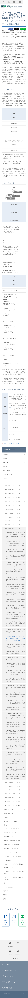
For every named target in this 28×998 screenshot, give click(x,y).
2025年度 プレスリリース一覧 (12, 489)
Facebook (4, 2)
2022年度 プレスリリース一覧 (12, 501)
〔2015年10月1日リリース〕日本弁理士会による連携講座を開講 (15, 652)
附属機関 (5, 899)
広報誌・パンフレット (9, 825)
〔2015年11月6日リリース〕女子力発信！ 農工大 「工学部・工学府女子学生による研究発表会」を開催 (15, 623)
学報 (5, 883)
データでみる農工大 (8, 887)
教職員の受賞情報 (8, 809)
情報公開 (5, 466)
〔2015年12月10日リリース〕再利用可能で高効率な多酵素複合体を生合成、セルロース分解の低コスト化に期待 (15, 586)
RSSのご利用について (8, 982)
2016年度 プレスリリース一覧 (12, 524)
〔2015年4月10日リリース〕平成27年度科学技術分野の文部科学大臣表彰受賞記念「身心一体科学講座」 (15, 776)
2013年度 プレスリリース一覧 (12, 786)
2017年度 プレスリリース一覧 (12, 521)
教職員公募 (5, 891)
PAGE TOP (14, 936)
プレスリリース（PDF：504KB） (12, 443)
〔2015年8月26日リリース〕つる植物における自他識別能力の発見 (15, 708)
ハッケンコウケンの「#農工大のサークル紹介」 (14, 872)
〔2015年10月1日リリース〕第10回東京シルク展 (15, 658)
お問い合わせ (6, 964)
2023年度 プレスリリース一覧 (12, 497)
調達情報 (5, 895)
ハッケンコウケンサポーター (11, 852)
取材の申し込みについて (10, 832)
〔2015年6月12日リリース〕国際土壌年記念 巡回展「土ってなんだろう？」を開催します (15, 746)
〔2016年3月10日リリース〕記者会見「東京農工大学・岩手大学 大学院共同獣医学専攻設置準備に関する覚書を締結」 (15, 535)
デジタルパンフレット (14, 923)
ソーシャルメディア (13, 958)
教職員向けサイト (7, 988)
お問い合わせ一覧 (22, 922)
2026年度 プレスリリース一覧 (12, 486)
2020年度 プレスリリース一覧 (12, 509)
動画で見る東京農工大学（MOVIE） (13, 848)
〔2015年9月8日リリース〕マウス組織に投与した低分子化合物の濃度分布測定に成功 (15, 679)
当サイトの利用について (9, 970)
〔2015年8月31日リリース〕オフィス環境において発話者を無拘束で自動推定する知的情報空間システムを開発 (15, 694)
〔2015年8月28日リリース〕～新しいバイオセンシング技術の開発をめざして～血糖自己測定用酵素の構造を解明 (15, 702)
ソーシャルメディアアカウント (11, 829)
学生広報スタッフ (8, 867)
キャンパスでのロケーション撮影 (12, 840)
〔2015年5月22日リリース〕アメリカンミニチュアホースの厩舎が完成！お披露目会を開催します (15, 761)
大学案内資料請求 (5, 922)
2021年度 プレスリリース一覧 (12, 505)
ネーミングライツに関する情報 (11, 844)
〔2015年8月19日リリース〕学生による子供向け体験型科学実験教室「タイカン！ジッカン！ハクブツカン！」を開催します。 (15, 716)
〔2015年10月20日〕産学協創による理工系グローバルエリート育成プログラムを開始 (15, 631)
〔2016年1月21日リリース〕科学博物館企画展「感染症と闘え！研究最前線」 (15, 579)
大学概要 (5, 458)
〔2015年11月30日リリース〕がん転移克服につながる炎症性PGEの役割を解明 (15, 594)
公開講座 (6, 817)
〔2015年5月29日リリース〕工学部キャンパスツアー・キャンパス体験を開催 (15, 754)
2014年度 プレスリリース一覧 (12, 782)
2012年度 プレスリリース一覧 (12, 790)
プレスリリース (8, 478)
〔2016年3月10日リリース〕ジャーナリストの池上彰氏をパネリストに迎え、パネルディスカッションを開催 (15, 543)
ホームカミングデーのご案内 (11, 821)
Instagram (17, 954)
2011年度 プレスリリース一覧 (12, 793)
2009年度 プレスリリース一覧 (12, 801)
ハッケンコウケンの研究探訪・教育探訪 (14, 864)
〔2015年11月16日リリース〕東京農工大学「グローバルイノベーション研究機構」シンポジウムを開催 (15, 607)
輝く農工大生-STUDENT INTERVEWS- (13, 860)
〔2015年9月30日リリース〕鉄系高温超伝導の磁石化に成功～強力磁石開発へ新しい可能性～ (15, 665)
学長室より (5, 454)
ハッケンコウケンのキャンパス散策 (12, 856)
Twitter (9, 2)
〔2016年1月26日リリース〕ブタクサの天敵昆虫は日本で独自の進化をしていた (15, 571)
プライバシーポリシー (8, 976)
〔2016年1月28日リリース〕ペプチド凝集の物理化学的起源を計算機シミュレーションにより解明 (15, 564)
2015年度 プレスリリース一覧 (12, 528)
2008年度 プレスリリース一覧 (12, 805)
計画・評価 (5, 462)
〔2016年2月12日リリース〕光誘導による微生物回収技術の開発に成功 (15, 550)
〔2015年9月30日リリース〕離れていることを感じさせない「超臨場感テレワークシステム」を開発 (15, 672)
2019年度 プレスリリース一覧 (12, 513)
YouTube (14, 2)
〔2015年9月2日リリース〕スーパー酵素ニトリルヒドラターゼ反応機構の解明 (15, 687)
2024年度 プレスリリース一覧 (12, 493)
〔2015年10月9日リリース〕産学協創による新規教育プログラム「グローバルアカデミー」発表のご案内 (15, 638)
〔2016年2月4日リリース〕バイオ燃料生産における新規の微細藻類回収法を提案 (15, 556)
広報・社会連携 (6, 470)
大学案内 (7, 449)
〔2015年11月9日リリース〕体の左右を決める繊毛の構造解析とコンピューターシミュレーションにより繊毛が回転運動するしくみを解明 (15, 615)
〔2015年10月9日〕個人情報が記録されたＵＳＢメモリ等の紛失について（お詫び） (15, 646)
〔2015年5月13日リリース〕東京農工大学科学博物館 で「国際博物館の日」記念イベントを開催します (15, 769)
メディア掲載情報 (8, 813)
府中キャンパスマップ (15, 407)
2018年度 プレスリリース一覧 (12, 517)
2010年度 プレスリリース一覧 (12, 797)
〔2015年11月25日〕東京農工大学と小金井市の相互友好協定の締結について (15, 600)
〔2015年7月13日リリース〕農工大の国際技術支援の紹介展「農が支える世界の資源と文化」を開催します (15, 724)
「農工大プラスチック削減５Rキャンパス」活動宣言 (13, 878)
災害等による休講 (18, 6)
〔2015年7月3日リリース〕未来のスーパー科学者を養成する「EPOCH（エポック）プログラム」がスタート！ (15, 739)
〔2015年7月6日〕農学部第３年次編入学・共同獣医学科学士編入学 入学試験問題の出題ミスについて (15, 732)
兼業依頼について (8, 836)
